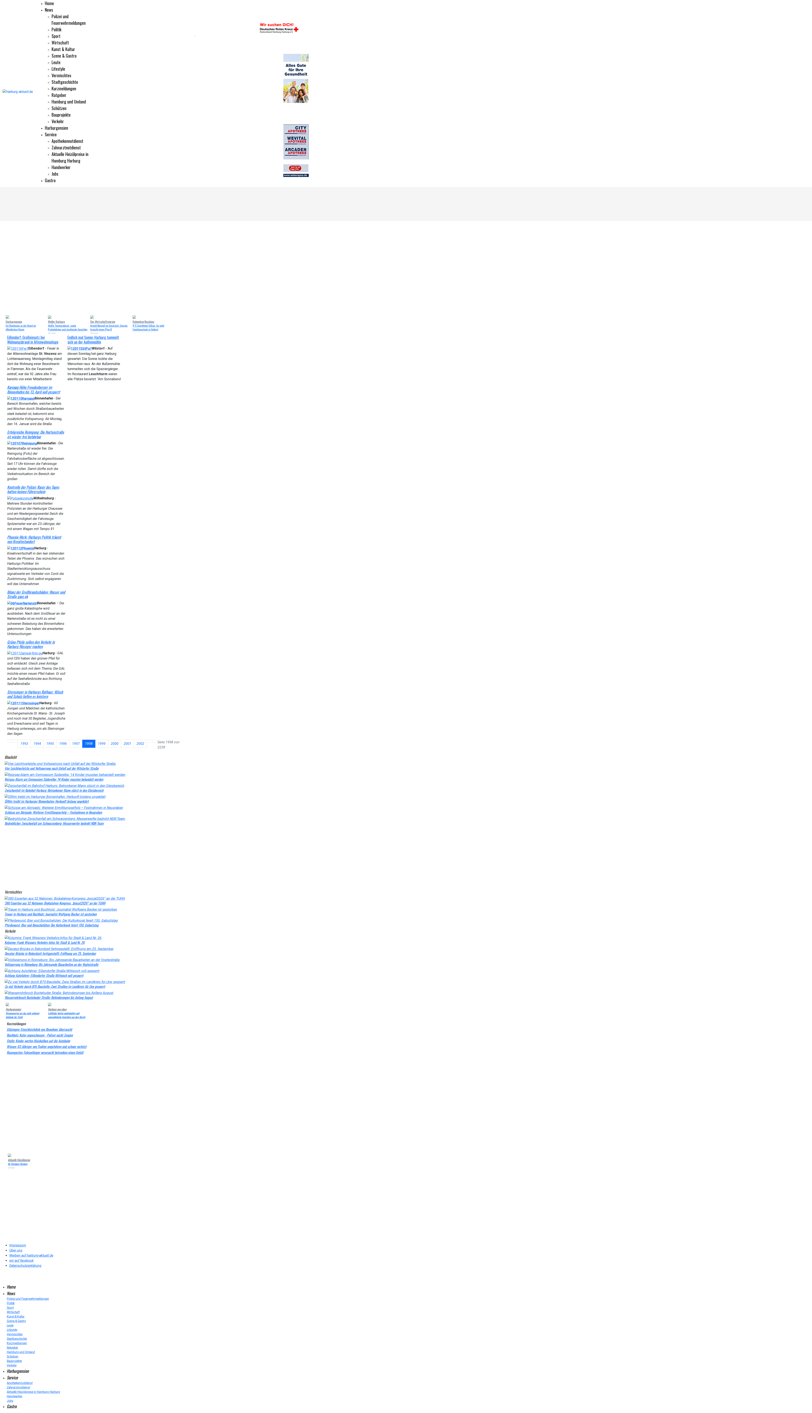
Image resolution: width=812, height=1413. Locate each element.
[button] (11, 268)
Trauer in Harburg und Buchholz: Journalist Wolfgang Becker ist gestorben (51, 914)
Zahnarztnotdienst (66, 147)
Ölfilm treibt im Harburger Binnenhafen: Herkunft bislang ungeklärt (47, 801)
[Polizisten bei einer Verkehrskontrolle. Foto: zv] (20, 498)
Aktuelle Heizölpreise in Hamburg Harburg (70, 157)
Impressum (17, 1245)
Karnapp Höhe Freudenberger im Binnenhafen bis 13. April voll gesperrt (33, 389)
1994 (37, 744)
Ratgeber (59, 95)
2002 (140, 744)
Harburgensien (56, 128)
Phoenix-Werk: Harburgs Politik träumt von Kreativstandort (34, 539)
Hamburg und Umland (69, 101)
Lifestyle (58, 69)
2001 (127, 744)
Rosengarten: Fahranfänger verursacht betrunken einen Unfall (45, 1052)
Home (49, 3)
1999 (102, 744)
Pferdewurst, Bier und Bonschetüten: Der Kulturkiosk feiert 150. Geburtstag (52, 925)
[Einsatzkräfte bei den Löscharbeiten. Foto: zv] (17, 348)
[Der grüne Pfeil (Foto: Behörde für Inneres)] (25, 653)
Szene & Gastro (64, 55)
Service (51, 134)
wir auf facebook (21, 1261)
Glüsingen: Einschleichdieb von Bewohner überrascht (39, 1029)
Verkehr (58, 121)
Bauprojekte (61, 115)
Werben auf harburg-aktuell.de (31, 1255)
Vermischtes (61, 75)
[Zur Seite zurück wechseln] (15, 741)
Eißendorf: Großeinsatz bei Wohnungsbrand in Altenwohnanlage (32, 340)
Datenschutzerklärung (25, 1266)
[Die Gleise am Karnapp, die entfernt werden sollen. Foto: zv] (20, 398)
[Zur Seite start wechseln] (10, 741)
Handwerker (61, 167)
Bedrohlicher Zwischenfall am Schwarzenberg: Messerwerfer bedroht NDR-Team (54, 823)
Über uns (15, 1250)
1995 (50, 744)
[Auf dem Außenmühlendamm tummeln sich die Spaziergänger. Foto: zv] (79, 348)
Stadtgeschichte (65, 82)
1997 (76, 744)
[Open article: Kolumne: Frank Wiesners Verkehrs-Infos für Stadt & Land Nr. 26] (53, 938)
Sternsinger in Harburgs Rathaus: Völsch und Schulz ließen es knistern (35, 694)
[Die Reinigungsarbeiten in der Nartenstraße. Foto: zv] (22, 443)
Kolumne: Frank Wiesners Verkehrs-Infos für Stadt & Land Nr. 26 (45, 942)
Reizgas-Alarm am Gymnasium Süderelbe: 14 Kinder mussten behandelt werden (54, 779)
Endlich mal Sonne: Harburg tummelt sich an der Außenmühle (93, 340)
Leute (56, 62)
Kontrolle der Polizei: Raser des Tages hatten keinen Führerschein (33, 489)
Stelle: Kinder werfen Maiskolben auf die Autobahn (38, 1040)
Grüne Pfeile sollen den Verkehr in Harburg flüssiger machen (31, 644)
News (49, 10)
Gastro (50, 180)
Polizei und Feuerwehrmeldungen (69, 19)
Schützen (59, 108)
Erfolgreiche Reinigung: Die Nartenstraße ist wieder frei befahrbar (35, 434)
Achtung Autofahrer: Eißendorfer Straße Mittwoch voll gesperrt (44, 975)
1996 (63, 744)
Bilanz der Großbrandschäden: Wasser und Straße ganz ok (36, 594)
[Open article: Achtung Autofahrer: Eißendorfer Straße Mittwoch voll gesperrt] (52, 971)
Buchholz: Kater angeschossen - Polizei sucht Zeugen (40, 1035)
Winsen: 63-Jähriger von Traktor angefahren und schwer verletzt (46, 1046)
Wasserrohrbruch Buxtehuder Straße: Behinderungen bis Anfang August (49, 997)
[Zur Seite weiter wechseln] (149, 741)
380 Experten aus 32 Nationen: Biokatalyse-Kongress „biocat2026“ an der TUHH (55, 903)
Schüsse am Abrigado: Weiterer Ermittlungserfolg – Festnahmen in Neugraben (53, 812)
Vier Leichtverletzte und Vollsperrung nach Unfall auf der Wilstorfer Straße (52, 768)
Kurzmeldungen (64, 88)
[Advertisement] (95, 856)
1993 (24, 744)
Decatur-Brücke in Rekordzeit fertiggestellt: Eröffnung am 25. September (50, 953)
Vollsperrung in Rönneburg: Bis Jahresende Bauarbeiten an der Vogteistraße (51, 964)
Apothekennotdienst (67, 141)
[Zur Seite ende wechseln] (155, 741)
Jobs (55, 174)
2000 (114, 744)
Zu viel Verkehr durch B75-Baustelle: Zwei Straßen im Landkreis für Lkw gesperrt (55, 986)
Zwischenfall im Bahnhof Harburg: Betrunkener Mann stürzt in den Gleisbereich (54, 790)
